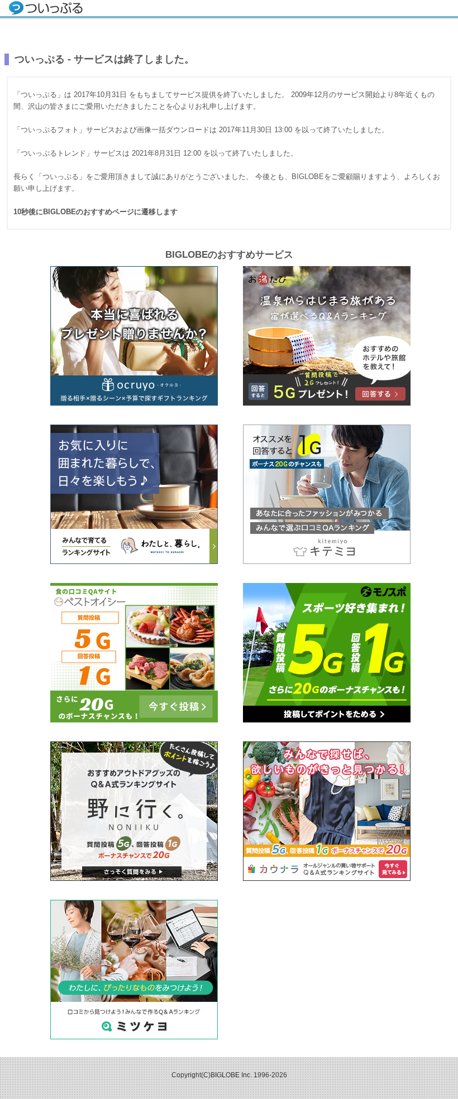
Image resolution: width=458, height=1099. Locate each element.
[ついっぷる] (46, 9)
